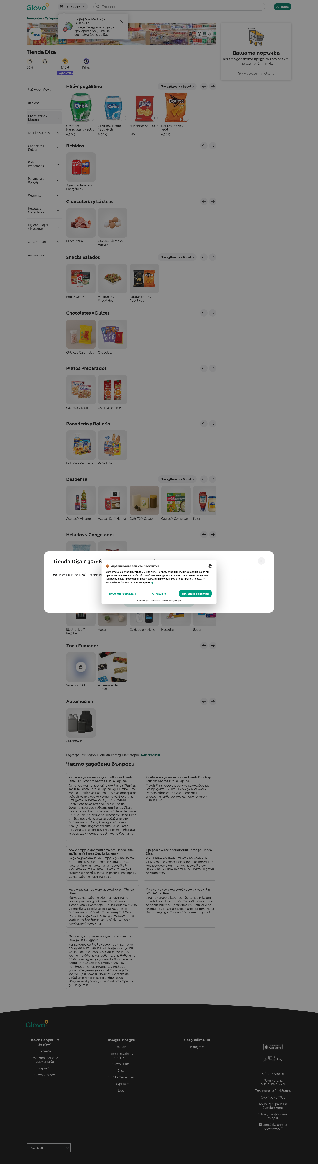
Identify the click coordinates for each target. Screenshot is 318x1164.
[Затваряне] (261, 561)
